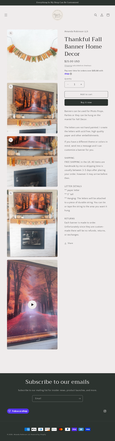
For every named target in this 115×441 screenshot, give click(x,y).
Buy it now (86, 102)
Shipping (68, 66)
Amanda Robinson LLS (22, 434)
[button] (6, 15)
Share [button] (70, 243)
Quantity (68, 79)
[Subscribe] (79, 398)
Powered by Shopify (38, 434)
